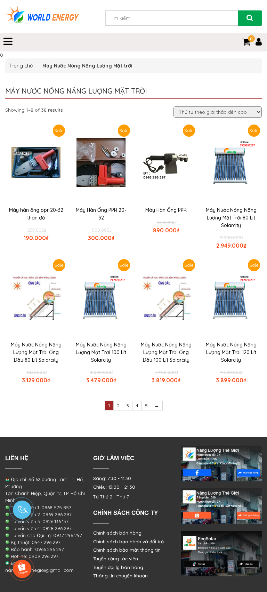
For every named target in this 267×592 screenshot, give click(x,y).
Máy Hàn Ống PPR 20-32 (101, 214)
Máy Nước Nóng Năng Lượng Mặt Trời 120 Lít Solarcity (231, 352)
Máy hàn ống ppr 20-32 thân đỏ (36, 214)
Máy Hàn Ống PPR (166, 210)
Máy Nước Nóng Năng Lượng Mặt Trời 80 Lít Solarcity (231, 218)
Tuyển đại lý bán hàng (118, 567)
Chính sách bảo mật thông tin (127, 550)
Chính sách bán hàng (117, 533)
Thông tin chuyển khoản (120, 575)
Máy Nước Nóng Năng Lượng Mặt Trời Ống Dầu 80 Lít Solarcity (36, 352)
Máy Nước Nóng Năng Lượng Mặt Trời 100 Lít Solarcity (101, 352)
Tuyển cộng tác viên (115, 558)
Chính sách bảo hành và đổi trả (128, 541)
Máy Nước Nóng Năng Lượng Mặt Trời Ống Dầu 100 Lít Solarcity (166, 352)
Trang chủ (21, 65)
